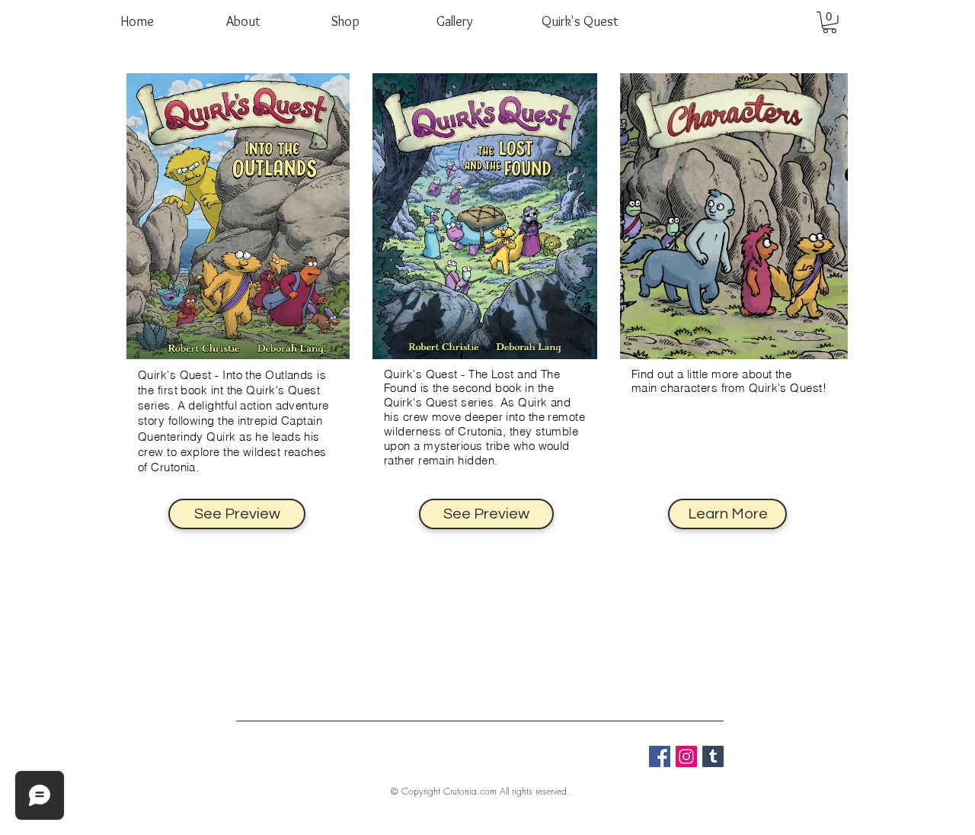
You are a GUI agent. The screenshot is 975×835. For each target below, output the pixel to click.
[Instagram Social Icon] (686, 756)
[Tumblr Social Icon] (713, 756)
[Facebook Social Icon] (659, 756)
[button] (829, 22)
